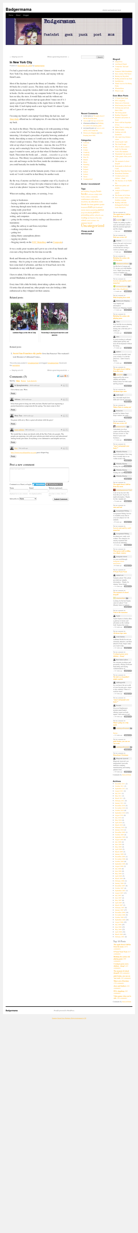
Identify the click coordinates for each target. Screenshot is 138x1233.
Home (11, 15)
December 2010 (120, 805)
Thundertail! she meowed (123, 154)
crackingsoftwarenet (122, 728)
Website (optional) (55, 488)
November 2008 (120, 859)
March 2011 (119, 798)
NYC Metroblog (39, 242)
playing (90, 212)
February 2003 (119, 937)
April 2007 (118, 903)
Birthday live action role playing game (121, 259)
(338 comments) (121, 982)
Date (18, 380)
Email (31, 488)
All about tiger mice (120, 391)
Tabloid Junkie (119, 129)
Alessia (85, 121)
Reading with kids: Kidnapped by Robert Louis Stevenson (122, 204)
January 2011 (119, 803)
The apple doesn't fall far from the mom (121, 215)
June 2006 (118, 927)
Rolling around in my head (123, 78)
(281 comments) (122, 987)
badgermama (39, 65)
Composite (57, 242)
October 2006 (119, 917)
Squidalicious (119, 81)
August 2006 (119, 922)
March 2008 (119, 878)
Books (85, 147)
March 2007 (119, 905)
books (84, 194)
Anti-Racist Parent (121, 64)
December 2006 (120, 912)
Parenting (86, 164)
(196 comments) (122, 997)
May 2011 (118, 796)
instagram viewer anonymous (118, 562)
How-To (86, 157)
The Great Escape (120, 144)
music (88, 210)
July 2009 (118, 842)
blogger (26, 15)
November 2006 (120, 915)
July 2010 (118, 818)
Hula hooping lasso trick (123, 105)
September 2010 (120, 813)
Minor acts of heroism (122, 103)
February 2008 (119, 881)
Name (12, 488)
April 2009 (118, 849)
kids (90, 207)
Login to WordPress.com (54, 484)
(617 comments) (122, 953)
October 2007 (119, 888)
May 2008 (118, 873)
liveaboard (99, 207)
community (94, 197)
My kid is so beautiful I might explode (121, 678)
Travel (85, 176)
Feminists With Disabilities (123, 71)
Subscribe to (14, 498)
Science (85, 174)
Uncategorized (33, 363)
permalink (16, 365)
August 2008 (119, 866)
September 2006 (120, 920)
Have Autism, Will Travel (123, 74)
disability (84, 201)
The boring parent (120, 112)
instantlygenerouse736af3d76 (125, 490)
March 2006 (119, 934)
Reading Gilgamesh (121, 115)
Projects (85, 169)
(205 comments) (121, 992)
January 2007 (119, 910)
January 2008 (119, 883)
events (101, 202)
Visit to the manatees (121, 151)
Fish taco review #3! (97, 121)
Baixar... (115, 733)
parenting (94, 210)
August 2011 (119, 791)
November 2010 (120, 808)
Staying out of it (16, 56)
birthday (87, 191)
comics (87, 197)
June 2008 (118, 871)
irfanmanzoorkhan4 (122, 263)
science (93, 220)
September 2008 (120, 864)
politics (96, 212)
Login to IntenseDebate (38, 484)
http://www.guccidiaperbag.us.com (23, 452)
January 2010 (119, 830)
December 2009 (120, 832)
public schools (95, 215)
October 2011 (119, 786)
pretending (85, 215)
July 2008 (118, 869)
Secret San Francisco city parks (27, 353)
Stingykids (14, 119)
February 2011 (119, 801)
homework (84, 207)
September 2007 (120, 890)
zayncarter (119, 375)
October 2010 (119, 810)
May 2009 (118, 847)
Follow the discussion (66, 376)
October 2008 (119, 861)
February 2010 (119, 827)
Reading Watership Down (123, 171)
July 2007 (118, 895)
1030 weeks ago (35, 385)
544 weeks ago (23, 448)
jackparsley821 (121, 427)
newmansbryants (121, 286)
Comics (85, 150)
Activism (86, 142)
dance (97, 199)
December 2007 (120, 886)
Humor (85, 159)
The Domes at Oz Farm (122, 195)
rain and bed (117, 507)
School (85, 172)
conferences (85, 199)
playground (84, 213)
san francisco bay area (94, 218)
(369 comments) (122, 972)
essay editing (19, 429)
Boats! (85, 145)
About (18, 15)
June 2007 (118, 898)
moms (83, 210)
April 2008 (118, 876)
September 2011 (120, 788)
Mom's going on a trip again (120, 724)
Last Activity (32, 381)
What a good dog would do (58, 56)
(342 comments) (122, 977)
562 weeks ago (29, 430)
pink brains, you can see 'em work (121, 742)
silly (98, 220)
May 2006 (118, 929)
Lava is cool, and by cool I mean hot (122, 282)
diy (90, 202)
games (96, 204)
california (91, 194)
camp (96, 194)
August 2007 (119, 893)
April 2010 (118, 822)
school (83, 220)
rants (102, 215)
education (94, 201)
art (82, 191)
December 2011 (120, 784)
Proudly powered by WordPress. (64, 1010)
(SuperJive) (118, 61)
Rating (23, 381)
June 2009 (118, 844)
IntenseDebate (126, 775)
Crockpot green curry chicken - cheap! (120, 655)
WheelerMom (119, 88)
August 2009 (119, 839)
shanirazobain (120, 598)
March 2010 (119, 825)
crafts (92, 199)
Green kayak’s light (121, 142)
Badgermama (19, 9)
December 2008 (120, 856)
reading (84, 217)
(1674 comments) (122, 947)
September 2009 (120, 837)
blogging (93, 191)
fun (88, 204)
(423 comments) (121, 966)
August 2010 (119, 815)
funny (92, 204)
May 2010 (118, 820)
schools (89, 220)
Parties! (85, 167)
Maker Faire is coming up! (123, 127)
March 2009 (119, 852)
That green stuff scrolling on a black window (121, 552)
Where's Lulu (119, 91)
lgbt (94, 207)
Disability (86, 155)
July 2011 (118, 793)
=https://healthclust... (122, 289)
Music (85, 162)
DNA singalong (120, 100)
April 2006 (118, 932)
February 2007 (119, 907)
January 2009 (119, 854)
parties (101, 209)
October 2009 (119, 835)
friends (84, 204)
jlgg (16, 448)
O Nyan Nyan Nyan (121, 98)
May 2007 (118, 900)
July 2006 (118, 924)
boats (98, 191)
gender (102, 204)
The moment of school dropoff (120, 593)
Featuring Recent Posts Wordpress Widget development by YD (69, 1018)
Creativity (86, 152)
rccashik (118, 220)
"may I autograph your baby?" (121, 447)
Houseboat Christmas (122, 173)
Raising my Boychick (122, 76)
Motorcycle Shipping (90, 133)
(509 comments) (122, 959)
